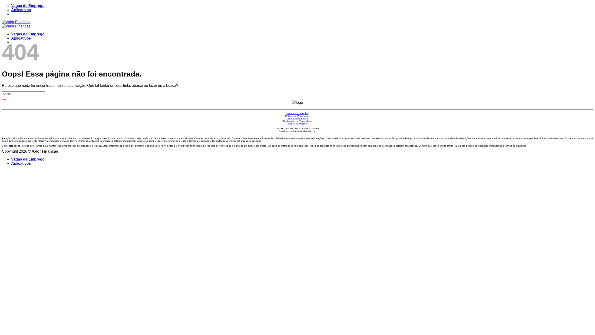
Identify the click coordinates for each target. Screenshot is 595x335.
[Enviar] (4, 99)
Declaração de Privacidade (297, 121)
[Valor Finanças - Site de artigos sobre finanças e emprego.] (16, 24)
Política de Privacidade (297, 116)
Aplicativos (21, 10)
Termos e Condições (297, 113)
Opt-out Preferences (297, 118)
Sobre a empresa (297, 123)
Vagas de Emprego (28, 6)
